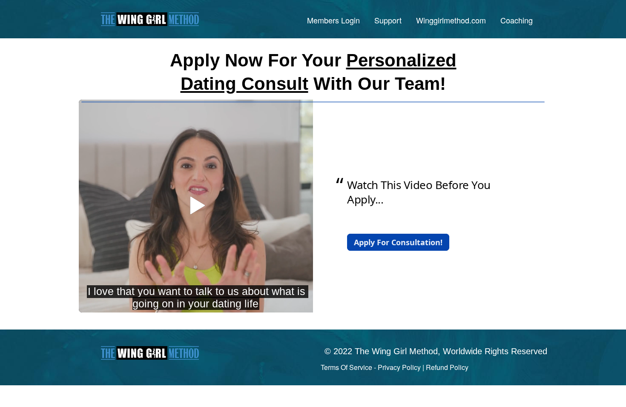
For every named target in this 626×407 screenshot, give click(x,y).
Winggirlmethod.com (451, 20)
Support (388, 20)
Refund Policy (447, 367)
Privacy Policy (399, 367)
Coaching (516, 20)
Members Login (333, 20)
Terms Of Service (346, 367)
